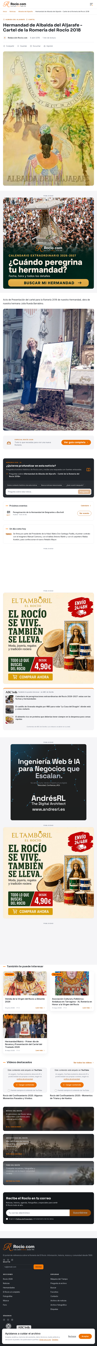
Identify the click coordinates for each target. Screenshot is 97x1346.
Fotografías (7, 1296)
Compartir (10, 46)
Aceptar (85, 1336)
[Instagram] (12, 1260)
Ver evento (85, 514)
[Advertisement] (48, 568)
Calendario (85, 506)
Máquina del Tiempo (59, 1279)
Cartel (31, 19)
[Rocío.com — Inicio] (14, 4)
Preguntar (84, 492)
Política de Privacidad (24, 1219)
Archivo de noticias (58, 1300)
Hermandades (9, 1288)
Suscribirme (80, 1212)
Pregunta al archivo (59, 1283)
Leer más (39, 1008)
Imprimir (50, 46)
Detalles (55, 1340)
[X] (8, 1260)
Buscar (53, 1288)
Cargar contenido (26, 1085)
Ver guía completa (74, 442)
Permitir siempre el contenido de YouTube (26, 1090)
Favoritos (54, 1292)
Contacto (54, 1296)
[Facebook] (4, 1260)
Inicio (5, 11)
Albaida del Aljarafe (25, 11)
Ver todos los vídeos (83, 1063)
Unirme (38, 1267)
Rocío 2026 (8, 1279)
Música (6, 1300)
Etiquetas (54, 1309)
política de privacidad (25, 1079)
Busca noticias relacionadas (51, 485)
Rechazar (72, 1336)
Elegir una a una (45, 1340)
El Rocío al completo (11, 1292)
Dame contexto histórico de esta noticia (22, 485)
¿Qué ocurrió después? (75, 485)
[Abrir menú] (91, 4)
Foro (5, 1305)
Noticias (13, 11)
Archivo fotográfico (59, 1305)
